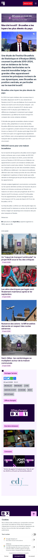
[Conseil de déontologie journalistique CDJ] (19, 481)
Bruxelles (8, 386)
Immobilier (18, 386)
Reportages (9, 394)
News (30, 390)
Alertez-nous (28, 3)
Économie (21, 390)
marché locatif (10, 390)
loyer (26, 386)
